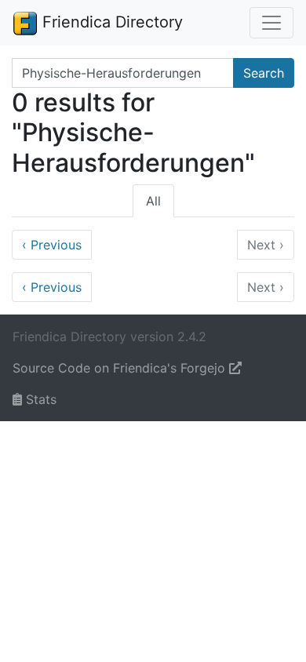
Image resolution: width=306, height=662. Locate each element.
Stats (39, 399)
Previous (52, 245)
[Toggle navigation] (271, 22)
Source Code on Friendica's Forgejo (121, 368)
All (153, 201)
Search (263, 73)
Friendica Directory (110, 22)
